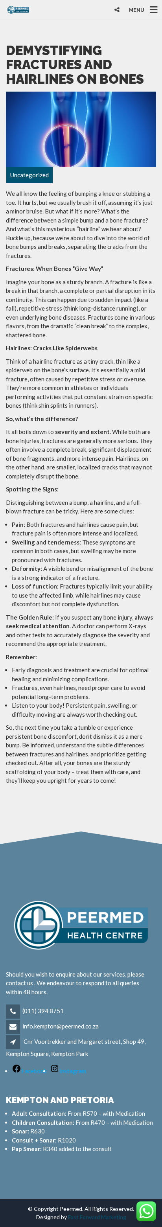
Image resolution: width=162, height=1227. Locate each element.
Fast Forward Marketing (97, 1217)
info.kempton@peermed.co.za (60, 1026)
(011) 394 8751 (43, 1010)
